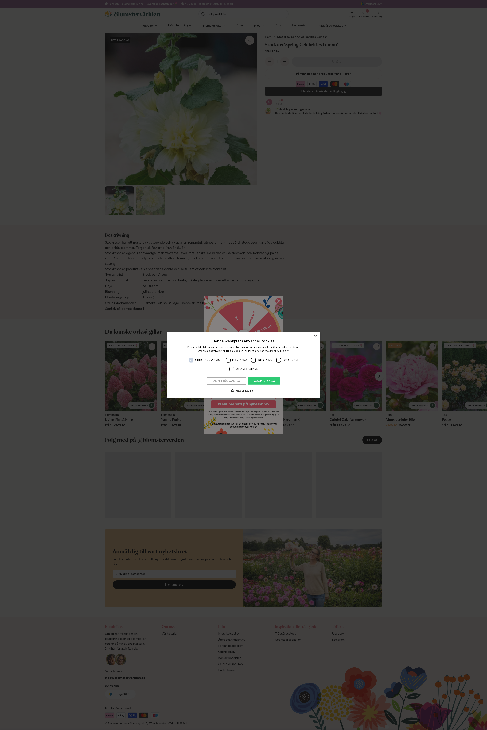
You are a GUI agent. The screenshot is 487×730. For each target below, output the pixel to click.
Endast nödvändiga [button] (226, 380)
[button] (243, 390)
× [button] (315, 336)
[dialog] (243, 365)
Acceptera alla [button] (264, 380)
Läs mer (284, 350)
